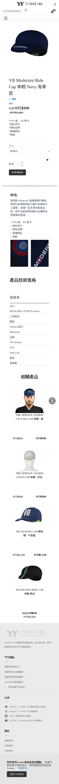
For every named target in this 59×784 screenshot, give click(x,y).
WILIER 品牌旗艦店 (14, 682)
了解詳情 (22, 768)
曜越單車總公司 (12, 667)
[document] (29, 769)
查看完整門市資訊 (16, 687)
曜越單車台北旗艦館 (14, 672)
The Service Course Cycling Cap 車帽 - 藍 (29, 417)
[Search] (26, 10)
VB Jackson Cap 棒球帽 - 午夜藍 (29, 533)
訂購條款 (9, 751)
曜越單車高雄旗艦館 (14, 677)
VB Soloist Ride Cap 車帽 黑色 (29, 591)
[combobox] (16, 11)
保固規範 (9, 745)
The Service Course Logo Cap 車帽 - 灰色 (29, 475)
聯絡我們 (9, 740)
